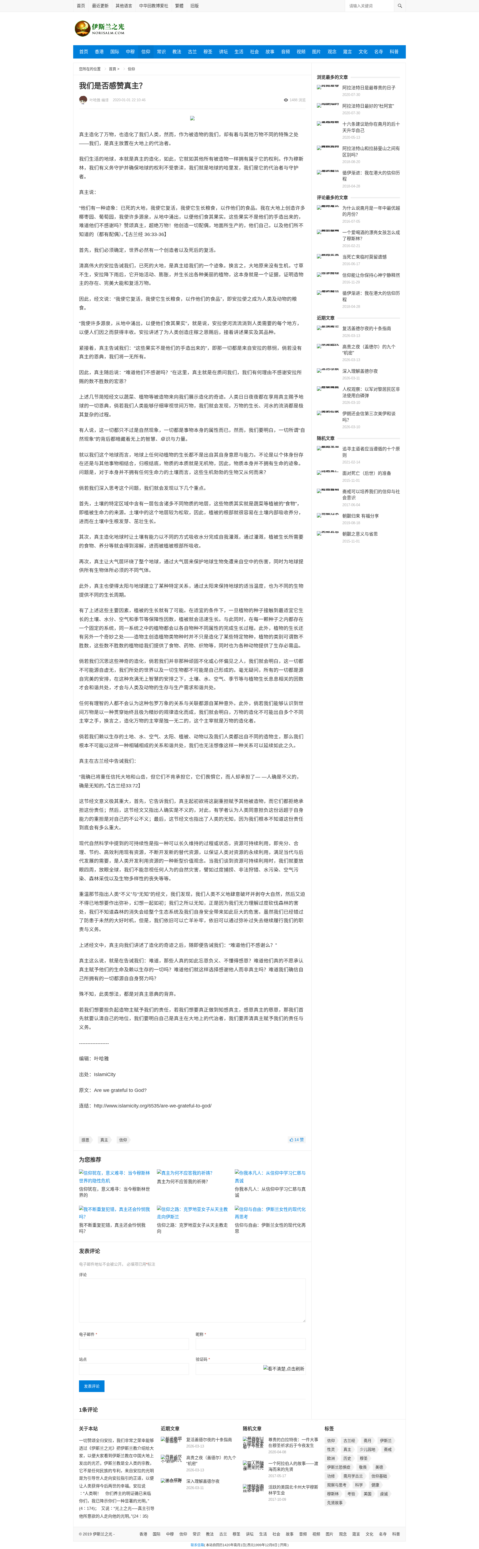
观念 (332, 51)
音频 (285, 51)
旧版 (194, 5)
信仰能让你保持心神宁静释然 (371, 275)
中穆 (130, 51)
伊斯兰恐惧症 (338, 1467)
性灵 (331, 1449)
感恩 (85, 1140)
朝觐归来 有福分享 (360, 516)
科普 (394, 51)
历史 (347, 1458)
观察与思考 (336, 1485)
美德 (379, 1467)
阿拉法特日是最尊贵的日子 (369, 87)
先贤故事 (335, 1502)
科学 (359, 1485)
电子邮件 (88, 1334)
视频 (301, 51)
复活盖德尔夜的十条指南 (366, 328)
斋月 (367, 1440)
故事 (270, 51)
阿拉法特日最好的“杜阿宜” (368, 106)
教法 (176, 51)
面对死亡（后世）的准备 (366, 473)
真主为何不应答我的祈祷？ (183, 1181)
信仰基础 (379, 1476)
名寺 (378, 51)
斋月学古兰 (353, 1476)
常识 (161, 51)
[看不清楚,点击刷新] (283, 1369)
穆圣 (207, 51)
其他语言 (124, 5)
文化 (363, 51)
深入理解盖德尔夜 (360, 371)
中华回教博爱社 (153, 5)
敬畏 (363, 1467)
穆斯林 (333, 1494)
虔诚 (384, 1494)
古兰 (192, 51)
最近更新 (100, 5)
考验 (351, 1494)
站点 (83, 1359)
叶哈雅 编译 (99, 100)
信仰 (145, 51)
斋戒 (388, 1449)
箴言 (347, 51)
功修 (331, 1476)
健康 (375, 1485)
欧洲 (331, 1458)
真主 (104, 1140)
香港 (99, 51)
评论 (83, 1274)
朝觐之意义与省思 (360, 534)
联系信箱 (197, 1545)
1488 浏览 (298, 100)
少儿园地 (367, 1449)
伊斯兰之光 (102, 1534)
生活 (239, 51)
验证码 (203, 1359)
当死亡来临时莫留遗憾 (364, 257)
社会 (254, 51)
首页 (81, 5)
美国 (367, 1494)
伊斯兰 (386, 1440)
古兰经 (349, 1440)
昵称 (201, 1334)
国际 (114, 51)
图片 (316, 51)
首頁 (112, 69)
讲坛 (223, 51)
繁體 (179, 5)
